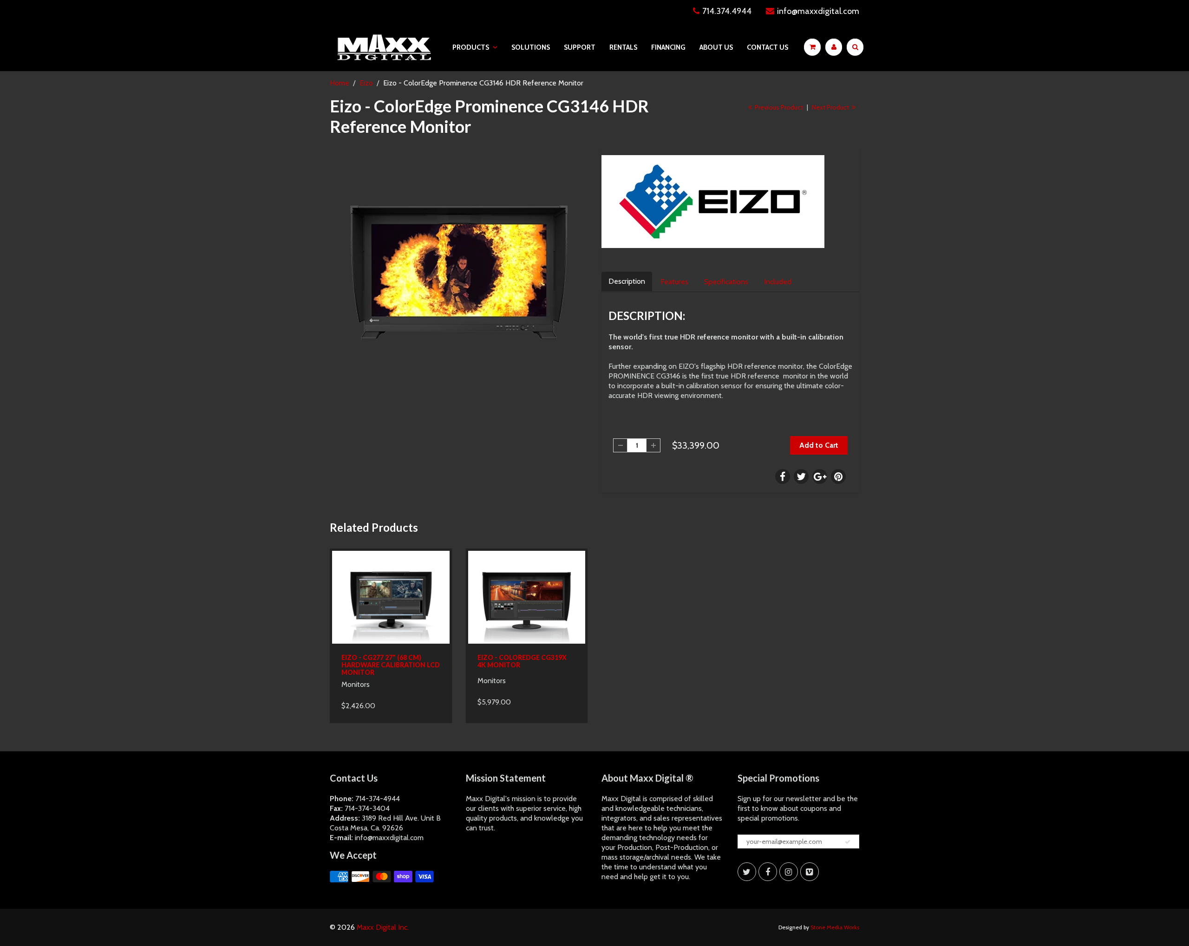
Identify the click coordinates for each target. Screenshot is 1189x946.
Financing (668, 47)
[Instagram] (788, 871)
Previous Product (778, 107)
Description (626, 281)
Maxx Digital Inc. (383, 927)
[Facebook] (767, 871)
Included (777, 281)
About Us (716, 47)
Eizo (366, 82)
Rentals (623, 47)
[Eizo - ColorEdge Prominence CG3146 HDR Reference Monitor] (458, 277)
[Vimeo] (809, 871)
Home (339, 82)
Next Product (831, 107)
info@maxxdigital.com (818, 11)
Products (470, 47)
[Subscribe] (847, 842)
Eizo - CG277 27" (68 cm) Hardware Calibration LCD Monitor (390, 664)
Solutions (530, 47)
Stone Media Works (834, 927)
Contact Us (767, 47)
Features (674, 281)
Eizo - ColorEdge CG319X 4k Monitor (522, 661)
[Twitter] (747, 871)
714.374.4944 (726, 11)
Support (579, 47)
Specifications (726, 281)
